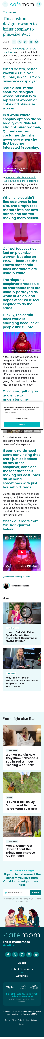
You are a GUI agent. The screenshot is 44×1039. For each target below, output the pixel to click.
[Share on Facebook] (14, 41)
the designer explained (25, 180)
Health (9, 797)
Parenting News (12, 628)
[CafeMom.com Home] (22, 4)
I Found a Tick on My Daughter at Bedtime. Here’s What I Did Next (21, 805)
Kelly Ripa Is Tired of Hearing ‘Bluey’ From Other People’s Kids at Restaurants (22, 682)
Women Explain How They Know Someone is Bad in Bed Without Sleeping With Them (22, 760)
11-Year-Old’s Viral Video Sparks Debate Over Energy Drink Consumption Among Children (22, 637)
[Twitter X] (15, 954)
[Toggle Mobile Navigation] (5, 4)
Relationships (12, 750)
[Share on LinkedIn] (25, 41)
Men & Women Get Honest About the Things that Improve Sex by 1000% (20, 851)
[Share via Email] (36, 41)
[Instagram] (29, 954)
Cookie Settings (22, 418)
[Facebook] (8, 954)
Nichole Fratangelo (20, 585)
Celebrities (11, 673)
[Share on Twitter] (19, 41)
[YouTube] (36, 954)
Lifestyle (12, 12)
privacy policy (23, 901)
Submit (35, 892)
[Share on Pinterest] (31, 41)
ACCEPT (22, 424)
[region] (22, 416)
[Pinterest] (22, 954)
